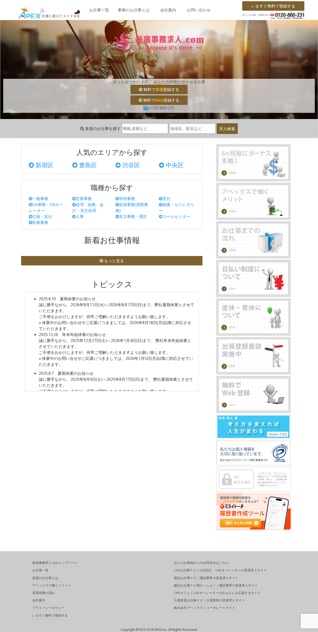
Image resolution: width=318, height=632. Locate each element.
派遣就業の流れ (43, 592)
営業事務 (84, 198)
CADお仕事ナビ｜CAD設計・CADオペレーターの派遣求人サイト (220, 570)
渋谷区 (130, 165)
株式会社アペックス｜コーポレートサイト (204, 607)
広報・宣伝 (42, 216)
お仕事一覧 (99, 10)
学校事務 (127, 198)
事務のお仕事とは (134, 10)
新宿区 (43, 165)
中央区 (174, 165)
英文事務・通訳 (133, 216)
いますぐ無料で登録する (273, 6)
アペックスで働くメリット (51, 585)
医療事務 (40, 222)
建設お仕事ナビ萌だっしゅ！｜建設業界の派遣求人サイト (216, 585)
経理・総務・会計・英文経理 (88, 207)
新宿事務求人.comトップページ (55, 562)
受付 (166, 198)
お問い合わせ (199, 10)
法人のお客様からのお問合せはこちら (201, 562)
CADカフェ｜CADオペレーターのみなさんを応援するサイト (217, 592)
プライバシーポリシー (48, 607)
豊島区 (87, 165)
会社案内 (168, 10)
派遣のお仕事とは (45, 578)
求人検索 (227, 128)
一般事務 (40, 198)
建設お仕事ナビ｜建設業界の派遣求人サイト (206, 578)
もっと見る (113, 260)
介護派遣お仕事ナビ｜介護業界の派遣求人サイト (209, 600)
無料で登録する (160, 89)
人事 (80, 216)
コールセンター (176, 216)
